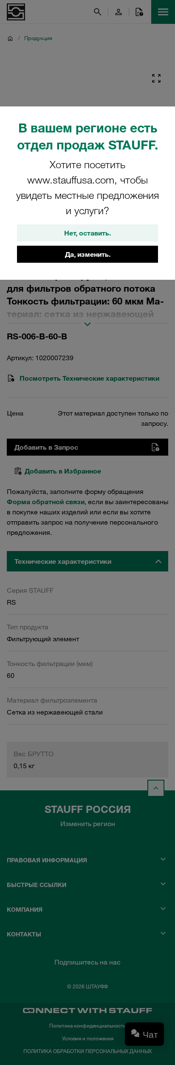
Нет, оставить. (87, 233)
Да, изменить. (87, 254)
